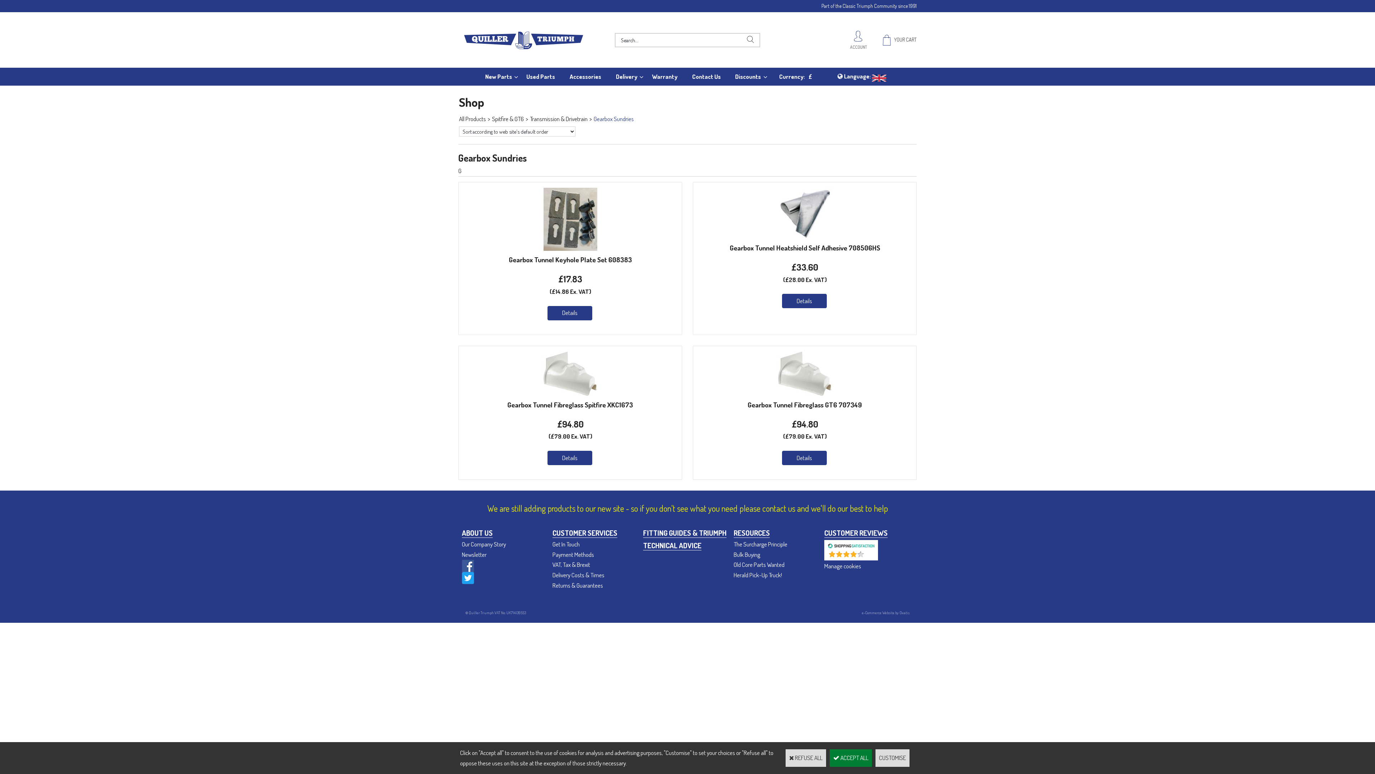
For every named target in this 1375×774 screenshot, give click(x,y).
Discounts (748, 76)
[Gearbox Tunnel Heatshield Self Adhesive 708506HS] (805, 236)
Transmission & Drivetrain (559, 119)
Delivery (626, 76)
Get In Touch (566, 544)
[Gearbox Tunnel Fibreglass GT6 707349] (805, 393)
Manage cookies (842, 566)
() (870, 556)
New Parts (498, 76)
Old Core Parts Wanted (759, 564)
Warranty (664, 76)
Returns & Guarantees (578, 585)
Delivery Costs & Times (578, 575)
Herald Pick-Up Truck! (758, 575)
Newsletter (474, 554)
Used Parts (540, 76)
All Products (472, 119)
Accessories (585, 76)
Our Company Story (484, 544)
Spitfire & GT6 (508, 119)
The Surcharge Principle (760, 544)
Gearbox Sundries (614, 119)
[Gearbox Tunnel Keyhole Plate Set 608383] (570, 248)
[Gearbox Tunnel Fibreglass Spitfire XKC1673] (570, 393)
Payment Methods (573, 554)
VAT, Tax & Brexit (571, 564)
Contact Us (706, 76)
